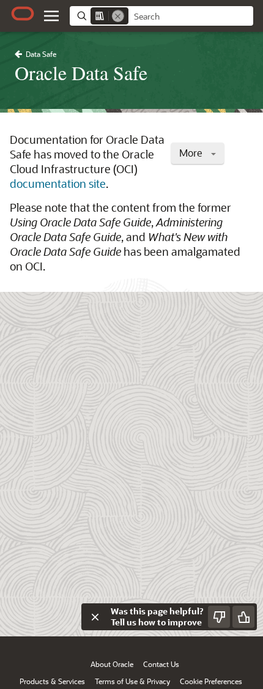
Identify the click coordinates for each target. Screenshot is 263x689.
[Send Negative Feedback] (219, 617)
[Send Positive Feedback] (243, 617)
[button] (51, 16)
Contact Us (161, 664)
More (192, 152)
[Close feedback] (95, 617)
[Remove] (118, 16)
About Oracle (112, 664)
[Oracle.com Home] (22, 13)
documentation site (58, 183)
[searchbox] (191, 16)
